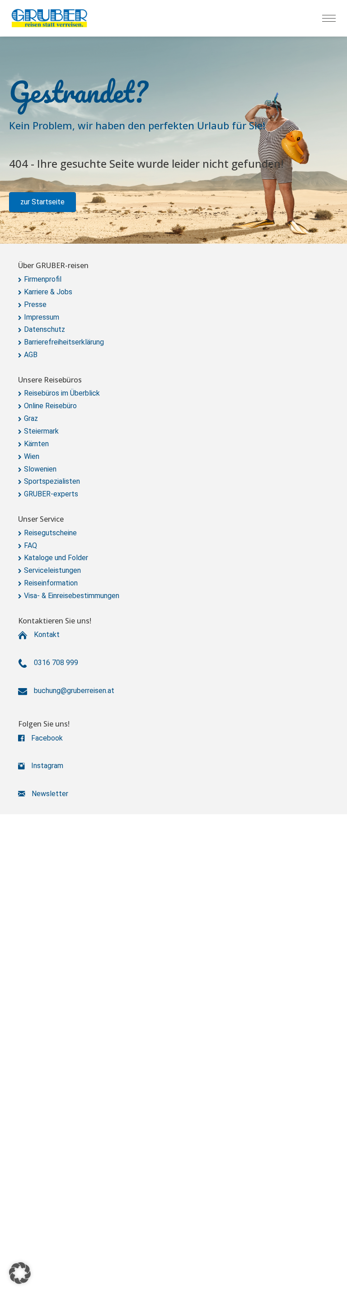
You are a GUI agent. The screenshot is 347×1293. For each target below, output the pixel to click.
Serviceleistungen (52, 570)
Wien (31, 456)
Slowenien (40, 469)
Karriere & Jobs (48, 292)
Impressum (41, 317)
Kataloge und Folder (56, 557)
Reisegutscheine (50, 533)
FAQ (30, 545)
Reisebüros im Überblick (62, 393)
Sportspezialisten (52, 481)
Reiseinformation (51, 583)
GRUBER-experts (51, 494)
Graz (31, 418)
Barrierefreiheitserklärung (64, 342)
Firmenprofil (42, 279)
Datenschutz (44, 329)
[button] (42, 202)
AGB (31, 354)
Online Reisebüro (50, 405)
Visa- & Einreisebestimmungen (71, 595)
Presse (35, 304)
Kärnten (36, 443)
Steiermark (41, 431)
